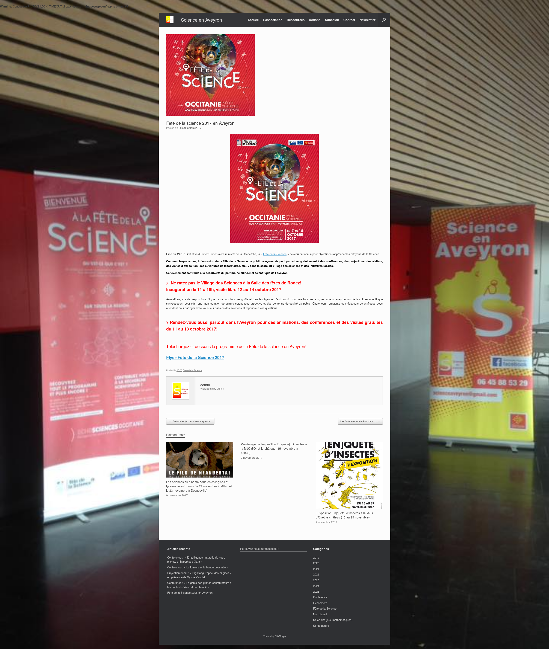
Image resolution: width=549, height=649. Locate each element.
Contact (349, 19)
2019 (316, 557)
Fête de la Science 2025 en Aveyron (190, 592)
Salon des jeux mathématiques (332, 620)
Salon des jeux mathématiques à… (190, 421)
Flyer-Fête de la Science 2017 (195, 357)
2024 (316, 586)
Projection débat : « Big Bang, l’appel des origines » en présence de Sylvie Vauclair (199, 575)
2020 (316, 563)
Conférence (320, 597)
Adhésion (332, 19)
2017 (179, 370)
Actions (314, 19)
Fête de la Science (275, 254)
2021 (316, 569)
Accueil (253, 19)
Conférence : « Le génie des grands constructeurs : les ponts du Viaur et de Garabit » (199, 585)
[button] (384, 20)
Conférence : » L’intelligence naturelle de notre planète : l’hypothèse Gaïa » (196, 559)
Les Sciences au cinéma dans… (360, 421)
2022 (316, 574)
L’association (272, 19)
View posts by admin (212, 388)
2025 (316, 591)
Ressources (296, 19)
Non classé (320, 614)
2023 (316, 580)
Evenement (320, 603)
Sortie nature (321, 625)
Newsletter (367, 19)
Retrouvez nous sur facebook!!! (259, 549)
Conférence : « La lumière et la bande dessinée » (197, 567)
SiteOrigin (280, 636)
